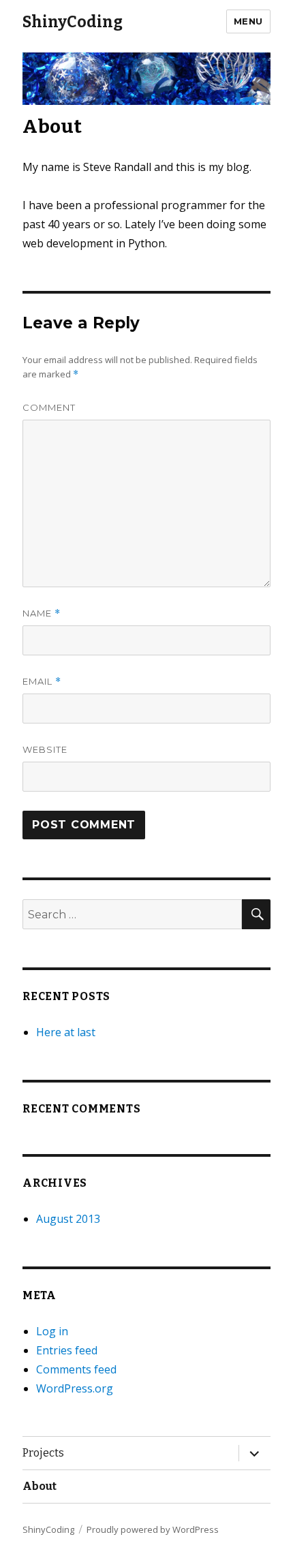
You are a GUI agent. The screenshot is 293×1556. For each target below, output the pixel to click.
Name (41, 613)
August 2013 (68, 1218)
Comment (49, 407)
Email (41, 681)
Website (44, 749)
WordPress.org (74, 1388)
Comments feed (76, 1369)
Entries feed (66, 1350)
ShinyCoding (72, 21)
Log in (52, 1331)
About (39, 1486)
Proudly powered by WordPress (153, 1529)
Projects (43, 1452)
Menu (248, 21)
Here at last (65, 1032)
